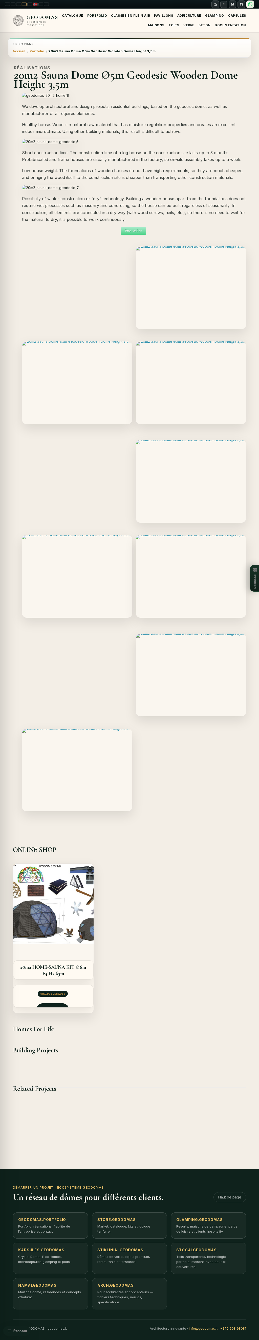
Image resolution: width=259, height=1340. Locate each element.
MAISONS (156, 25)
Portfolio (97, 15)
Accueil (19, 51)
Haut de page (229, 1197)
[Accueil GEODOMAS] (215, 4)
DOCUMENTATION (230, 25)
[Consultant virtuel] (223, 4)
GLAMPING (214, 15)
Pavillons (163, 15)
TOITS (173, 25)
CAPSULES (237, 15)
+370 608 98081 (233, 1328)
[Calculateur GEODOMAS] (232, 4)
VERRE (189, 25)
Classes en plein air (130, 15)
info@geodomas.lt (203, 1328)
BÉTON (205, 25)
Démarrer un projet (33, 1187)
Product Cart (133, 231)
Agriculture (189, 15)
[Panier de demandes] (241, 4)
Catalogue (72, 15)
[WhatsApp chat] (250, 4)
